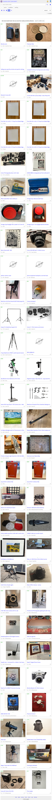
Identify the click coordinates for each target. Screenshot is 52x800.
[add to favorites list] (1, 46)
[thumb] (4, 10)
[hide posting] (24, 46)
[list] (2, 10)
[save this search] (50, 4)
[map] (11, 10)
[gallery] (9, 10)
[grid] (6, 10)
